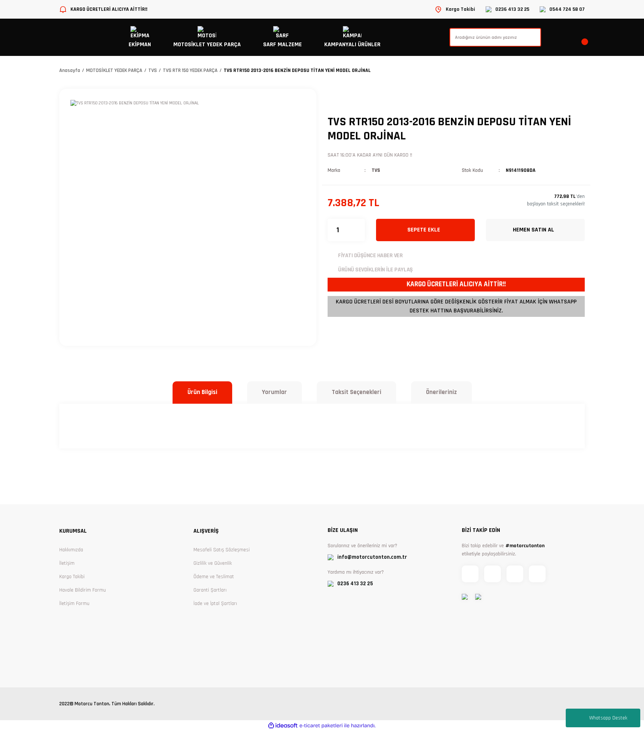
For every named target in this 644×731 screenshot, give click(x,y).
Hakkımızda (71, 549)
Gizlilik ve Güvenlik (212, 563)
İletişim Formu (74, 603)
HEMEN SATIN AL (533, 230)
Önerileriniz (441, 392)
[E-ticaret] (321, 725)
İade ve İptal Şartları (215, 603)
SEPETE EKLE (423, 230)
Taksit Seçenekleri (356, 392)
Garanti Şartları (210, 590)
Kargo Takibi (72, 576)
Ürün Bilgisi (202, 392)
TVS (376, 170)
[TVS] (350, 100)
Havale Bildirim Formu (82, 590)
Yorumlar (274, 392)
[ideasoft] (283, 725)
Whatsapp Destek (608, 718)
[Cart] (584, 37)
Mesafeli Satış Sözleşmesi (221, 549)
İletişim (67, 563)
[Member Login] (568, 37)
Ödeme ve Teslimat (213, 576)
